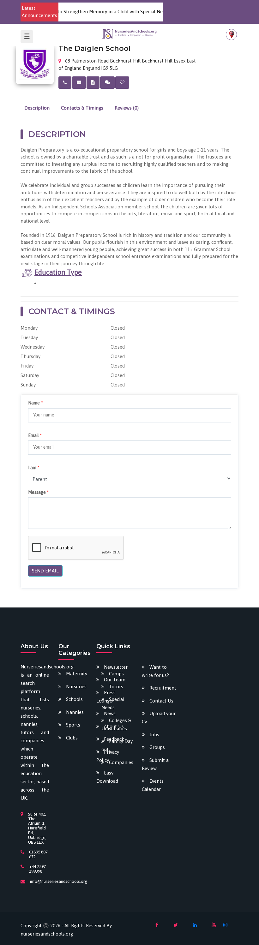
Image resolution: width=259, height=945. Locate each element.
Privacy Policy (107, 756)
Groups (157, 747)
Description (37, 108)
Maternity (76, 673)
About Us (114, 726)
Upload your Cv (159, 717)
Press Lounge (106, 696)
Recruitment (162, 688)
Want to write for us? (155, 671)
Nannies (75, 712)
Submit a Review (155, 764)
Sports (73, 724)
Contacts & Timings (82, 108)
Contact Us (161, 700)
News (110, 713)
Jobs (154, 734)
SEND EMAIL (45, 570)
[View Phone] (64, 82)
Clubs (72, 737)
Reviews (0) (127, 108)
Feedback (114, 739)
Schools (74, 699)
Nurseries (76, 686)
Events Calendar (153, 785)
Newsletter (116, 667)
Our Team (114, 679)
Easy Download (107, 777)
